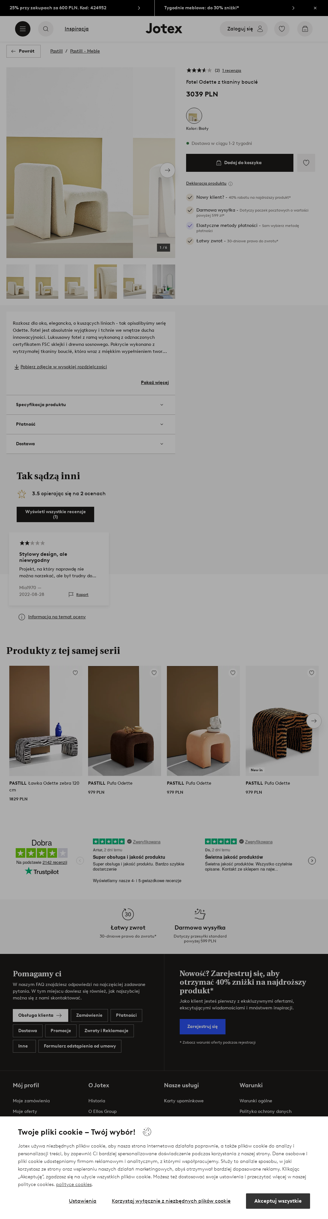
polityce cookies (74, 1184)
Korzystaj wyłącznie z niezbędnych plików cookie (171, 1201)
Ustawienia (82, 1201)
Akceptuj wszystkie (278, 1201)
